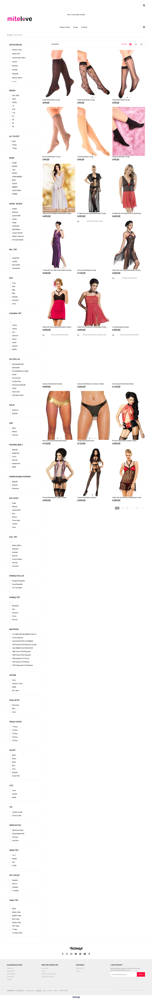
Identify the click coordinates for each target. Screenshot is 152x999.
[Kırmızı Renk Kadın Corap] (93, 244)
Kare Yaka (15, 919)
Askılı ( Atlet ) (16, 545)
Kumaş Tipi (14, 597)
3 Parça (15, 733)
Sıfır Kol (15, 563)
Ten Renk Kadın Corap (85, 157)
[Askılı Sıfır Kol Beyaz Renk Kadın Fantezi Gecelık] (59, 188)
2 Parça (15, 730)
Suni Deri (15, 840)
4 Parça (15, 737)
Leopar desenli (17, 233)
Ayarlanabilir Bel (18, 364)
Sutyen (14, 62)
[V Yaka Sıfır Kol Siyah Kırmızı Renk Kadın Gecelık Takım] (128, 188)
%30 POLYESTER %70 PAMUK (22, 641)
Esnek (14, 374)
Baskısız (15, 212)
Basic (14, 762)
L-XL (13, 113)
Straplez (15, 887)
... (132, 508)
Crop (14, 283)
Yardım (44, 971)
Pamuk (14, 619)
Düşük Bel (15, 258)
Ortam (12, 675)
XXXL (14, 99)
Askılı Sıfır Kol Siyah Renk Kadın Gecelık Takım (127, 270)
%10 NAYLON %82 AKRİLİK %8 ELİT (24, 634)
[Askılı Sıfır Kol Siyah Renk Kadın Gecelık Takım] (128, 244)
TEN (13, 170)
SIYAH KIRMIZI (17, 177)
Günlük (14, 794)
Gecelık (14, 70)
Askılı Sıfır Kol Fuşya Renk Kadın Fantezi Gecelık (57, 327)
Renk (11, 158)
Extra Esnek (16, 378)
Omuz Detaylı (17, 559)
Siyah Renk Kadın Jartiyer (86, 497)
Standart (15, 300)
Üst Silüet (14, 875)
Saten (14, 388)
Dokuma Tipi (15, 313)
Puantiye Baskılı (17, 240)
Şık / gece (15, 690)
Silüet (12, 750)
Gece (14, 680)
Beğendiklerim (11, 971)
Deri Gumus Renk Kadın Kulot (123, 384)
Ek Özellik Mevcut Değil (20, 371)
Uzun (14, 304)
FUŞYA (14, 183)
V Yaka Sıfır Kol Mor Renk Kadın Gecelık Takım (57, 270)
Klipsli (14, 467)
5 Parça (15, 740)
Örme (14, 616)
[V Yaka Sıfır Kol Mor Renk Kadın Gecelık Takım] (59, 244)
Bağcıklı (15, 450)
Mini (13, 293)
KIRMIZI (14, 187)
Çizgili (14, 222)
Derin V (14, 884)
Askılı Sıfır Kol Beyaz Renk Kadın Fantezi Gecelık (57, 213)
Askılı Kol (15, 549)
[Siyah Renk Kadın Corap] (59, 74)
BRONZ (14, 166)
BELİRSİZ (15, 606)
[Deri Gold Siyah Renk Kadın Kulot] (59, 415)
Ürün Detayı (15, 825)
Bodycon (15, 410)
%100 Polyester (17, 638)
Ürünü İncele (67, 77)
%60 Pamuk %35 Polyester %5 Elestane (25, 645)
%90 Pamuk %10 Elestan (20, 662)
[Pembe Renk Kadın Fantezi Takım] (59, 472)
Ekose (14, 339)
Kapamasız (16, 463)
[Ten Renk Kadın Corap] (93, 131)
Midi (13, 290)
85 (13, 123)
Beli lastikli (15, 368)
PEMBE (14, 194)
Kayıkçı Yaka (16, 922)
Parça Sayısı (15, 722)
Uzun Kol (15, 566)
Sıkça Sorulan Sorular (48, 976)
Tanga (14, 148)
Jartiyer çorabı (17, 812)
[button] (92, 97)
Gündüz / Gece (17, 683)
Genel (14, 342)
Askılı (14, 503)
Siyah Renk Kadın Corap (51, 100)
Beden (12, 90)
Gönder (141, 974)
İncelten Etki (16, 381)
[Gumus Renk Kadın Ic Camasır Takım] (93, 358)
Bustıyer (15, 66)
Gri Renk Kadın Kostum (120, 327)
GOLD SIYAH (16, 190)
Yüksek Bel (16, 268)
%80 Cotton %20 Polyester (21, 651)
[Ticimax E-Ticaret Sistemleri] (76, 997)
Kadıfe (14, 349)
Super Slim (16, 776)
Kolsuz (14, 517)
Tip (10, 807)
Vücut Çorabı (16, 815)
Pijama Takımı (17, 78)
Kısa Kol (15, 556)
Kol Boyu (13, 498)
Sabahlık (15, 74)
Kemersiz (15, 488)
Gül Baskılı (15, 226)
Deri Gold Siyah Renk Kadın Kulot (54, 441)
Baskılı (14, 209)
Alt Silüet (14, 136)
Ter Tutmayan (17, 588)
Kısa (13, 286)
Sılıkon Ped (16, 54)
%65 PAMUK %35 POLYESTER (22, 648)
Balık (14, 755)
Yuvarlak (15, 890)
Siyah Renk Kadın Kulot (85, 441)
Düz (13, 862)
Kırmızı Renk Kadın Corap (86, 270)
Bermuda (15, 705)
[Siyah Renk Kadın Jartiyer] (93, 472)
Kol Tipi (13, 537)
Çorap (75, 27)
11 (137, 508)
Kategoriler (15, 45)
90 (13, 120)
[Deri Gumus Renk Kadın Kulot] (128, 358)
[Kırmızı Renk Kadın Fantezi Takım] (128, 415)
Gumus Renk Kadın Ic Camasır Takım (90, 384)
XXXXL (14, 102)
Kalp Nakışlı (16, 229)
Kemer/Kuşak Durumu (20, 476)
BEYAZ (14, 173)
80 (13, 126)
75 (13, 106)
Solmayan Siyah (18, 395)
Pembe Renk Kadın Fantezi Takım (55, 497)
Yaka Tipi (13, 900)
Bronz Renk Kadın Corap (51, 157)
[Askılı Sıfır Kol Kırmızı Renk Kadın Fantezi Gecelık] (93, 301)
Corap (14, 82)
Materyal (14, 629)
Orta (13, 769)
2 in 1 (14, 855)
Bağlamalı (15, 453)
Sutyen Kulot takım (18, 58)
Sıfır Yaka (15, 926)
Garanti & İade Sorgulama (49, 974)
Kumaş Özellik (16, 576)
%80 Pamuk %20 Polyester (21, 655)
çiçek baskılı (16, 216)
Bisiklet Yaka (16, 915)
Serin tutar (16, 392)
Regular (15, 297)
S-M (13, 109)
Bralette (15, 880)
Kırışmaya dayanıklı (19, 385)
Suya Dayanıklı (17, 584)
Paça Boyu (14, 700)
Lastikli (14, 261)
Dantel (14, 329)
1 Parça (15, 727)
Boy (11, 278)
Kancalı (14, 460)
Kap (11, 423)
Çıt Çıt (14, 456)
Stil (11, 785)
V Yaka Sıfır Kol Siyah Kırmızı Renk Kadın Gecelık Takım (127, 213)
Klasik (14, 687)
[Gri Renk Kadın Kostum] (128, 301)
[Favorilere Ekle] (59, 77)
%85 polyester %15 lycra (20, 658)
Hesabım (9, 979)
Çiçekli (14, 219)
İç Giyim (84, 27)
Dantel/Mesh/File (18, 834)
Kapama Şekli (16, 445)
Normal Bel (16, 265)
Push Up (15, 435)
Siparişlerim (10, 968)
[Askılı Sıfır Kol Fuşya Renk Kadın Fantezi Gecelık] (59, 301)
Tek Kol (14, 524)
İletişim (78, 971)
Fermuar (15, 837)
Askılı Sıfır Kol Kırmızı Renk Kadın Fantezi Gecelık (92, 327)
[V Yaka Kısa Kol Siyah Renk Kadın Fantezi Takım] (93, 188)
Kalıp (12, 405)
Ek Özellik (14, 359)
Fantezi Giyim (65, 27)
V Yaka (14, 929)
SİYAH (14, 163)
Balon (14, 758)
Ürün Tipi (13, 850)
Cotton (14, 325)
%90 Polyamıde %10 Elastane (22, 665)
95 (13, 116)
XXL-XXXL (15, 95)
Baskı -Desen (15, 204)
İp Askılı (15, 552)
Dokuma (15, 335)
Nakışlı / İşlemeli (17, 236)
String (14, 145)
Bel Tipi (13, 249)
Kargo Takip (10, 976)
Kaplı (14, 428)
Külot (14, 141)
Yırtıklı (14, 865)
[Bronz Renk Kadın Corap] (59, 131)
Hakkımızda (79, 968)
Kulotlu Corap (17, 50)
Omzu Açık (16, 520)
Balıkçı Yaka (16, 912)
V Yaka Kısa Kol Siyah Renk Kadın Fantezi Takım (92, 213)
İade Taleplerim (11, 974)
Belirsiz (14, 507)
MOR (14, 180)
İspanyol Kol (16, 510)
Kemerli (15, 485)
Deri (13, 332)
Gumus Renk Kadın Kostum (52, 384)
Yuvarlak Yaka (17, 933)
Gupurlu (15, 346)
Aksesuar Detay (17, 830)
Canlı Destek (45, 968)
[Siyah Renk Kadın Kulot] (93, 415)
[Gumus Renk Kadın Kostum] (59, 358)
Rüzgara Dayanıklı (18, 581)
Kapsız (14, 431)
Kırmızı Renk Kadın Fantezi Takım (124, 441)
